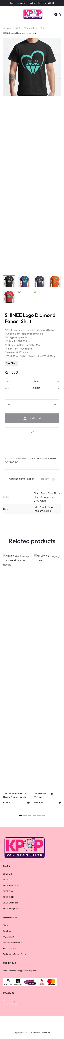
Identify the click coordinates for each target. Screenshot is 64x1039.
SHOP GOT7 (8, 897)
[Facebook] (6, 1002)
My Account (8, 936)
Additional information (21, 478)
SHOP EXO (8, 891)
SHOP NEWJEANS (11, 908)
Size (7, 388)
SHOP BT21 (8, 879)
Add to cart (35, 418)
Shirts (43, 28)
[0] (59, 14)
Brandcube (45, 1032)
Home (6, 28)
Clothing (33, 28)
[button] (20, 815)
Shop (5, 925)
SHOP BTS (7, 873)
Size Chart (11, 363)
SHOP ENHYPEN (10, 902)
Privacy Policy (9, 948)
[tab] (21, 478)
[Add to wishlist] (32, 432)
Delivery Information (12, 942)
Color (7, 381)
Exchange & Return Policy (14, 954)
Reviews (47, 478)
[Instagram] (14, 1002)
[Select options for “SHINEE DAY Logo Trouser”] (58, 802)
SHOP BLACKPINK (11, 885)
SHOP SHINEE (19, 28)
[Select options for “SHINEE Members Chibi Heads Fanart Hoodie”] (27, 802)
